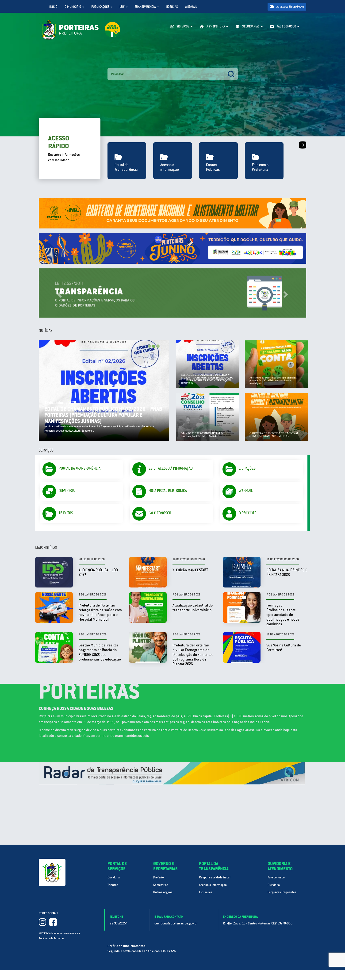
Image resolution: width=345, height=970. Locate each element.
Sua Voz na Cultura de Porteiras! (283, 647)
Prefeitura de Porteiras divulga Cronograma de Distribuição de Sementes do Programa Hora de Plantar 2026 (192, 654)
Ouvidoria (113, 877)
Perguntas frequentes (282, 892)
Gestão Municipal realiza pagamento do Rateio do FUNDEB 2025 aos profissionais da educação (100, 652)
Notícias (172, 7)
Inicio (53, 7)
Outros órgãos (162, 892)
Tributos (112, 885)
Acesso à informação (290, 7)
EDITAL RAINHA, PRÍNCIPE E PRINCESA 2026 (286, 572)
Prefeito (158, 877)
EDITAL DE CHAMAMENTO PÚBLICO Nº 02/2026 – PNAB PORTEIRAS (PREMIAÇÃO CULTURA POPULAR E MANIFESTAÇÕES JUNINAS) (103, 415)
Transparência (146, 7)
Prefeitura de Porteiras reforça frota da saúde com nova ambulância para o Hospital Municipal (100, 612)
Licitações (205, 892)
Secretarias (160, 885)
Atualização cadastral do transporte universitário (192, 607)
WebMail (191, 7)
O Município (73, 7)
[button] (59, 293)
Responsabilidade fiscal (214, 877)
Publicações (100, 7)
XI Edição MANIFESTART (190, 570)
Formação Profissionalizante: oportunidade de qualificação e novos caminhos (282, 614)
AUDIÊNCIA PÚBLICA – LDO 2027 (98, 572)
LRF (122, 7)
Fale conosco (276, 877)
